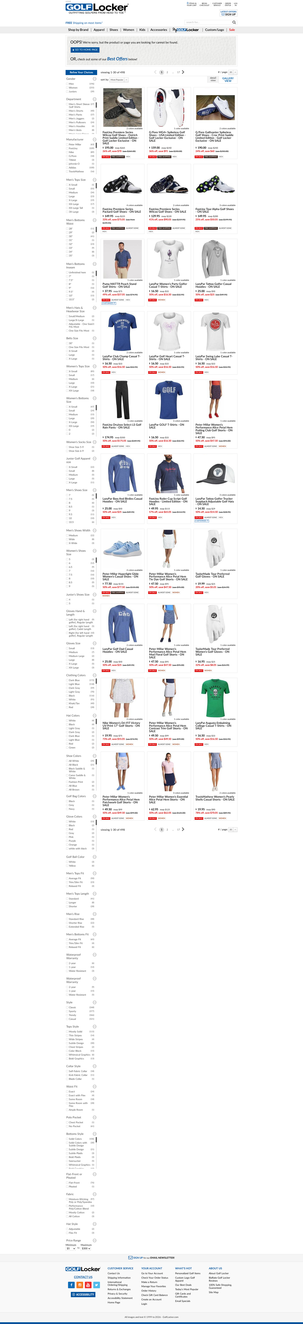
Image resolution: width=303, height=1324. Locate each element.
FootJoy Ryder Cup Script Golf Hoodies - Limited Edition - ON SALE (168, 501)
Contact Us (114, 1273)
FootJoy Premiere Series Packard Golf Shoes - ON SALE (122, 210)
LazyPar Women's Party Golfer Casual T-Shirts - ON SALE (168, 285)
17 (178, 72)
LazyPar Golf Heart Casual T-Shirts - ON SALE (167, 358)
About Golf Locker (219, 1273)
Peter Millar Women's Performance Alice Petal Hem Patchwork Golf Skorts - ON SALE (121, 800)
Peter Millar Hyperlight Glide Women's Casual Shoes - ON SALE (121, 577)
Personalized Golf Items (187, 1273)
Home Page (114, 1302)
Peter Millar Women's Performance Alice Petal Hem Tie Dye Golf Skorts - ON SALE (168, 577)
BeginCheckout (204, 4)
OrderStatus (228, 4)
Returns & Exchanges (119, 1289)
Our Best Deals (183, 1285)
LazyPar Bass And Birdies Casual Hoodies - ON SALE (122, 500)
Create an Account (151, 1299)
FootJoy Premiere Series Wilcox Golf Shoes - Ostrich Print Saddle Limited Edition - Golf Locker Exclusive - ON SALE (121, 138)
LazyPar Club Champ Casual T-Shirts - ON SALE (121, 358)
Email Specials (182, 1301)
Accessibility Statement (120, 1298)
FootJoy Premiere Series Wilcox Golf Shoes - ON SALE (167, 210)
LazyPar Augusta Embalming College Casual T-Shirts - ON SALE (213, 726)
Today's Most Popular (186, 1289)
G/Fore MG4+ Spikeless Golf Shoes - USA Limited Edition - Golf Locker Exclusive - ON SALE (167, 136)
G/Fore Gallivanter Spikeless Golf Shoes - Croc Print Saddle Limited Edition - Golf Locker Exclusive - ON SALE (215, 136)
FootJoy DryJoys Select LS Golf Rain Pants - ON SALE (122, 426)
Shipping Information (119, 1278)
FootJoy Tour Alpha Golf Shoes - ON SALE (215, 210)
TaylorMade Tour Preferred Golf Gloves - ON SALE (213, 575)
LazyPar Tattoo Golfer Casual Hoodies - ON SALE (213, 285)
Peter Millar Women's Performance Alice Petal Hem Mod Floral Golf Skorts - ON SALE (167, 653)
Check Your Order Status (154, 1278)
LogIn (235, 4)
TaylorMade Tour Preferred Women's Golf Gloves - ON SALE (213, 652)
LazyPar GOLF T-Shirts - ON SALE (166, 426)
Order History (148, 1291)
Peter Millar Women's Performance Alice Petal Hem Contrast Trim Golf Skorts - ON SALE (168, 727)
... (173, 72)
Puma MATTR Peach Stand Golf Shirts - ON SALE (119, 285)
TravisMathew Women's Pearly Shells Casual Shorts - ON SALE (215, 798)
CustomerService (217, 4)
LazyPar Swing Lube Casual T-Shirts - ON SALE (214, 358)
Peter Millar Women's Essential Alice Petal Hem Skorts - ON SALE (168, 799)
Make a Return (149, 1282)
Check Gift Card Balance (154, 1295)
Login (144, 1304)
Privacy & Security (117, 1294)
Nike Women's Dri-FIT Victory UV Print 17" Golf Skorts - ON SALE (121, 726)
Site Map (213, 1292)
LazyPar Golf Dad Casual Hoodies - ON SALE (118, 650)
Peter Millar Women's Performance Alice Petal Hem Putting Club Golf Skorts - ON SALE (214, 428)
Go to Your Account (152, 1273)
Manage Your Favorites (153, 1286)
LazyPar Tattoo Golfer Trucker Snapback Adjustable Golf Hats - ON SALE (215, 501)
